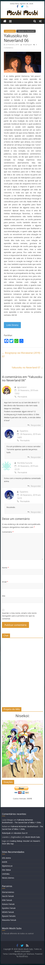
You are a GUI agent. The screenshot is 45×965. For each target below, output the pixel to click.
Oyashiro (24, 431)
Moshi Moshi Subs (32, 837)
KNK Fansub (7, 900)
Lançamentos (10, 31)
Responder (36, 425)
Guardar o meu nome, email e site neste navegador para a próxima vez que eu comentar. (19, 616)
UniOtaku (6, 874)
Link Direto (12, 325)
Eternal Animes (8, 892)
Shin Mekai (6, 870)
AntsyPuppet (27, 45)
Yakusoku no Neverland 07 (27, 367)
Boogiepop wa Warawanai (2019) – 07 (22, 354)
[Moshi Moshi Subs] (5, 21)
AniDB (4, 862)
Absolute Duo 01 (21, 833)
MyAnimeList (7, 866)
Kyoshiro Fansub (9, 908)
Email (5, 581)
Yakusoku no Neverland (26, 31)
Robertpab (6, 833)
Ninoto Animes (8, 878)
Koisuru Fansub (8, 904)
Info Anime (6, 858)
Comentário (8, 532)
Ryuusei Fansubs (9, 916)
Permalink (22, 396)
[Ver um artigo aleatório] (40, 21)
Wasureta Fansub (9, 920)
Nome (5, 567)
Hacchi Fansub (8, 896)
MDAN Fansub (8, 912)
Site (3, 596)
